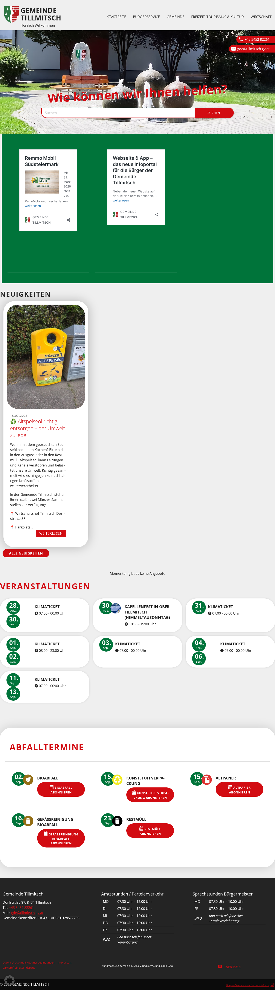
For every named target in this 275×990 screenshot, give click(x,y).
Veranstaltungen (45, 586)
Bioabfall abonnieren (61, 789)
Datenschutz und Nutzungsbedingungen (29, 962)
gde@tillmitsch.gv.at (253, 48)
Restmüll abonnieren (150, 831)
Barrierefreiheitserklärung (19, 968)
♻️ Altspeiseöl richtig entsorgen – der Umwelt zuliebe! (37, 428)
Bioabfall (47, 778)
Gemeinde (175, 16)
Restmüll (136, 819)
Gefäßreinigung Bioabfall (55, 821)
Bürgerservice (146, 16)
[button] (9, 980)
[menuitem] (117, 17)
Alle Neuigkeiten (26, 553)
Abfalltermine (47, 747)
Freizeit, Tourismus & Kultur (217, 16)
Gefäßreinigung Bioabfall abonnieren (62, 838)
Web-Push (229, 966)
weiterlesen (52, 534)
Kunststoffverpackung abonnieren (151, 795)
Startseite (116, 16)
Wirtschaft (261, 16)
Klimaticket (47, 606)
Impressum (65, 962)
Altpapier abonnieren (240, 789)
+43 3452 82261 (257, 39)
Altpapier (226, 778)
